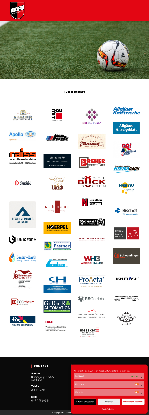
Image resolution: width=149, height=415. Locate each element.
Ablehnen (109, 401)
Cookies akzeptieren (85, 401)
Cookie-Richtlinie (108, 409)
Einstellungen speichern (133, 401)
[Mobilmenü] (140, 10)
